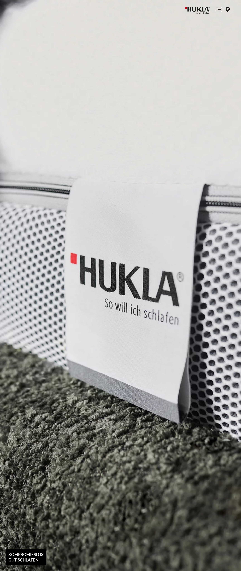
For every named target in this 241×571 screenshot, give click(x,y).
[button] (218, 10)
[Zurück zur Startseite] (198, 10)
